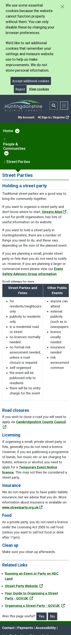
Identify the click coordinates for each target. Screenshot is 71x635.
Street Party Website (22, 586)
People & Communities (14, 146)
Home (8, 131)
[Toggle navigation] (64, 106)
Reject (20, 89)
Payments (25, 628)
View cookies (39, 89)
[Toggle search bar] (54, 106)
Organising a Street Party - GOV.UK (33, 606)
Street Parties (18, 161)
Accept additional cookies (30, 81)
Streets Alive (52, 212)
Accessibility (46, 628)
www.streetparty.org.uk (20, 507)
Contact (8, 628)
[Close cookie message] (62, 6)
